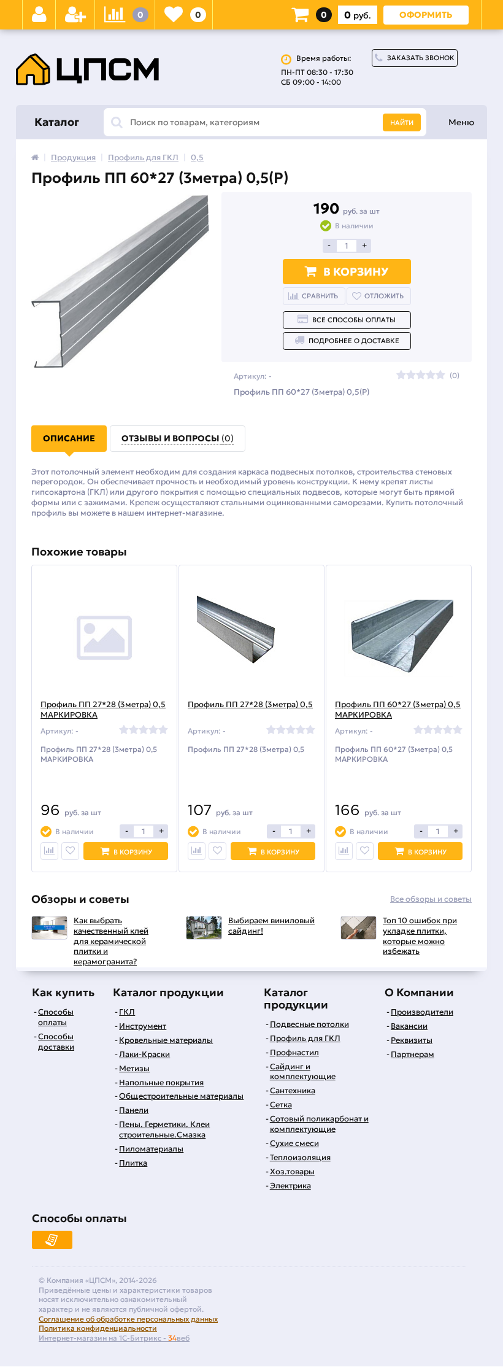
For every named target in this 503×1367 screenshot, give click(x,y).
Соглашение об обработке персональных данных (128, 1318)
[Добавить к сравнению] (49, 851)
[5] (440, 375)
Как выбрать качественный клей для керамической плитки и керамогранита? (111, 941)
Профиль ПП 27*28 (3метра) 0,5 (250, 705)
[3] (421, 375)
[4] (431, 375)
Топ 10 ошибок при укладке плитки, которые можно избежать (420, 936)
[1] (401, 375)
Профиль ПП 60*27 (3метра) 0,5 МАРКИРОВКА (398, 710)
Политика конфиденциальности (98, 1328)
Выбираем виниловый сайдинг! (271, 926)
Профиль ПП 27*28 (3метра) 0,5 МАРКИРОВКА (103, 710)
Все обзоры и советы (431, 899)
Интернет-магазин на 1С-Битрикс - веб (114, 1337)
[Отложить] (70, 851)
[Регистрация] (75, 14)
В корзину (355, 272)
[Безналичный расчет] (52, 1240)
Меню (461, 122)
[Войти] (39, 14)
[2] (411, 375)
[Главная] (35, 157)
